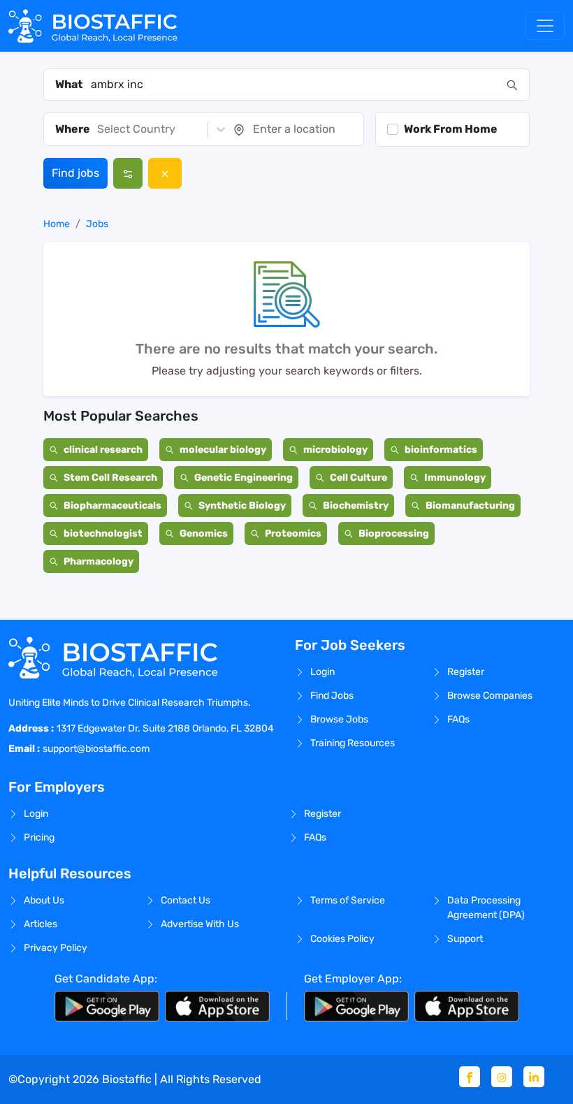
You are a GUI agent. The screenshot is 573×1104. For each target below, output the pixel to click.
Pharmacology (98, 561)
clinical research (103, 450)
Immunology (455, 478)
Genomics (204, 533)
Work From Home (451, 129)
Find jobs (75, 173)
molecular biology (223, 450)
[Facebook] (469, 1076)
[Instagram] (501, 1076)
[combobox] (294, 84)
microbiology (335, 450)
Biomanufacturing (470, 505)
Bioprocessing (393, 533)
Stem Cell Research (110, 478)
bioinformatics (441, 450)
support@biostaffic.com (96, 749)
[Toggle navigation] (545, 26)
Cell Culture (358, 478)
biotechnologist (103, 533)
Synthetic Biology (242, 505)
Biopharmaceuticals (112, 505)
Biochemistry (356, 505)
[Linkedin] (533, 1076)
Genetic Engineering (243, 478)
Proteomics (293, 533)
